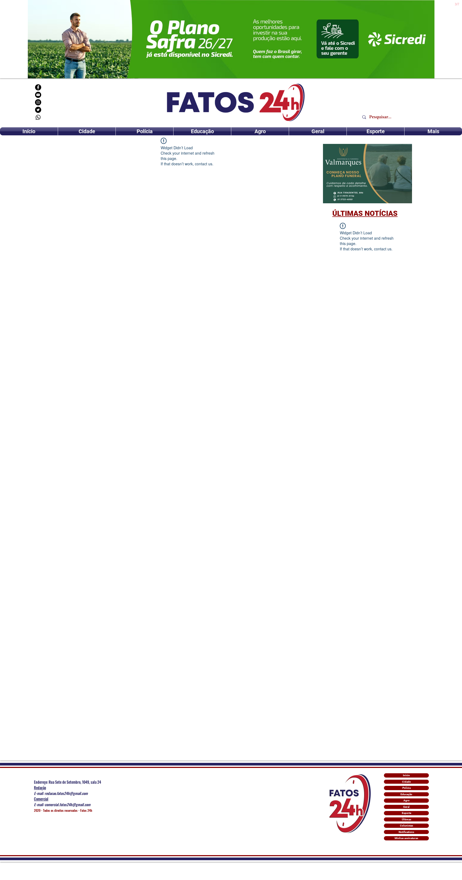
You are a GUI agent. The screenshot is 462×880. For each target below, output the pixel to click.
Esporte (406, 813)
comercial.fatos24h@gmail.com (67, 804)
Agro (406, 800)
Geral (406, 806)
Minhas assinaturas (406, 838)
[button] (367, 173)
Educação (406, 794)
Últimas (406, 819)
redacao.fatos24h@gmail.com (66, 793)
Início (406, 775)
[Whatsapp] (38, 117)
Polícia (406, 787)
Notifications (406, 832)
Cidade (406, 781)
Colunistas (406, 825)
